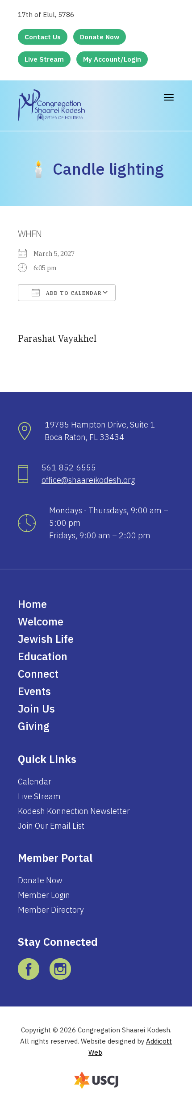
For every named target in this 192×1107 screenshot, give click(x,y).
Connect (38, 674)
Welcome (40, 621)
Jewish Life (46, 639)
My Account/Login (112, 59)
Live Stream (44, 59)
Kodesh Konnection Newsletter (74, 811)
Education (42, 656)
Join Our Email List (51, 826)
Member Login (44, 895)
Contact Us (43, 37)
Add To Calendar (73, 293)
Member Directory (51, 910)
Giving (34, 726)
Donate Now (99, 37)
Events (34, 691)
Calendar (34, 781)
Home (32, 604)
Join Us (36, 708)
